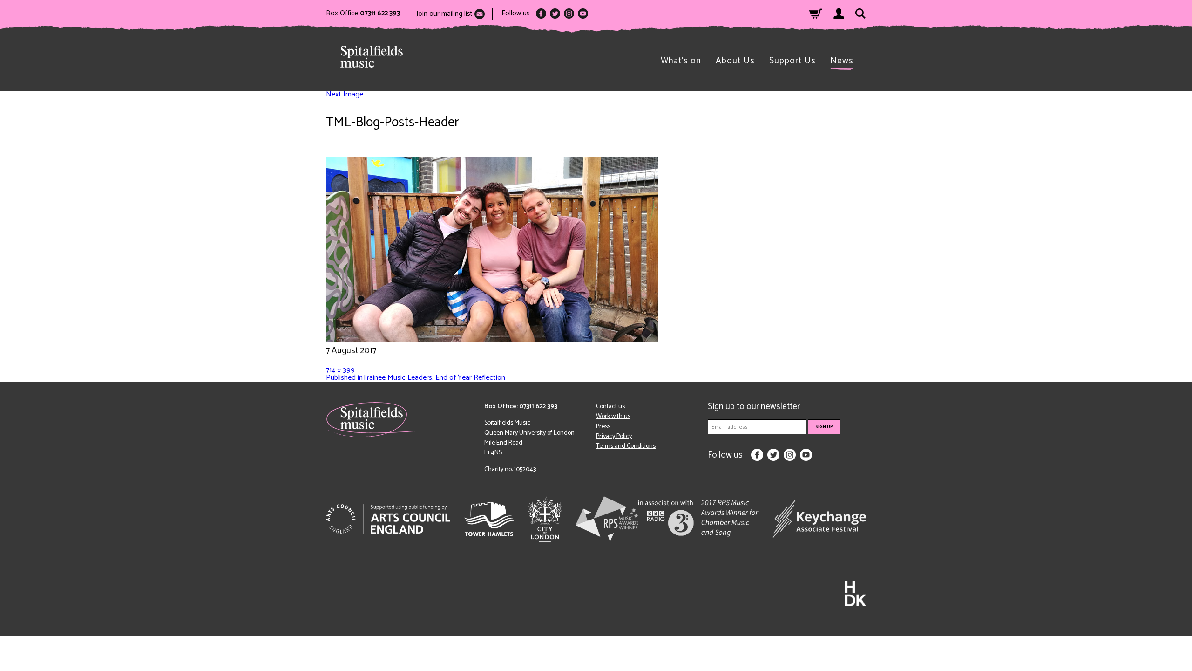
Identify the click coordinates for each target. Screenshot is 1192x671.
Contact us (610, 406)
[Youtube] (583, 13)
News (841, 61)
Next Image (344, 94)
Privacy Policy (614, 436)
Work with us (613, 416)
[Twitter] (555, 13)
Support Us (792, 61)
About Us (735, 61)
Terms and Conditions (626, 446)
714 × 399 (340, 370)
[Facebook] (541, 13)
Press (603, 426)
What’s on (681, 61)
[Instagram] (569, 13)
